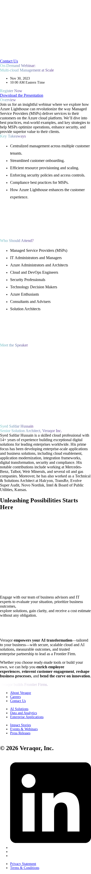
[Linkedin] (50, 848)
